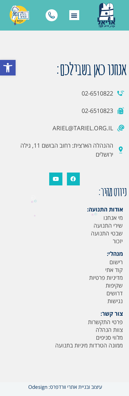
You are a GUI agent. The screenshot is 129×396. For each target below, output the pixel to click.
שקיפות (114, 285)
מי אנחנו (113, 218)
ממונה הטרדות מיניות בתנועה (89, 345)
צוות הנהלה (109, 330)
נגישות (115, 301)
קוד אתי (114, 270)
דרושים (114, 293)
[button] (8, 67)
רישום (116, 262)
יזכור (118, 241)
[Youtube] (55, 179)
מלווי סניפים (109, 337)
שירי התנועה (108, 225)
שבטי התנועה (107, 233)
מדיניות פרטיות (106, 278)
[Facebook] (73, 179)
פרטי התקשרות (105, 322)
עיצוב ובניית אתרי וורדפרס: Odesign (64, 386)
